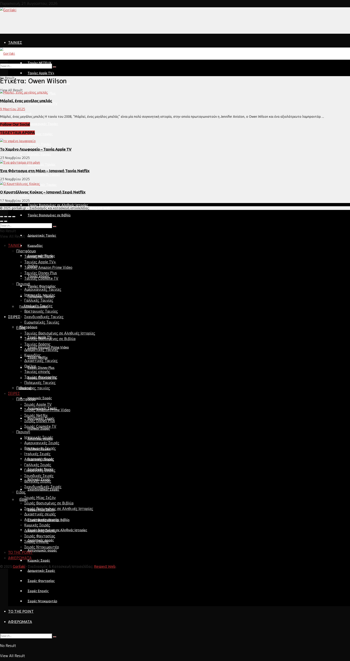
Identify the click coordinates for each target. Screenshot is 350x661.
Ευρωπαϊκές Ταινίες (42, 185)
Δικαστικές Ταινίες (41, 360)
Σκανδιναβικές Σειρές (43, 489)
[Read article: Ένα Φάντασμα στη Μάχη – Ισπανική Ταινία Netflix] (175, 162)
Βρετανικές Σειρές (40, 448)
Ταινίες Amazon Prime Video (48, 267)
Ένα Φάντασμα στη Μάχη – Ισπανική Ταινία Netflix (45, 171)
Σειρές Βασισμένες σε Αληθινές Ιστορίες (57, 530)
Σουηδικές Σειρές (39, 475)
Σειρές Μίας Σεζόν (40, 497)
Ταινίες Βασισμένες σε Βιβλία (49, 215)
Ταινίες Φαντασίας (42, 286)
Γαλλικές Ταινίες (39, 144)
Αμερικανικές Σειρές (41, 442)
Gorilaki (19, 566)
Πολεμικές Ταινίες (40, 382)
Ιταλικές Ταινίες (39, 154)
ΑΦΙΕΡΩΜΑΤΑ (20, 622)
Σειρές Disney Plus (41, 367)
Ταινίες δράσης (37, 344)
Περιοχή (25, 114)
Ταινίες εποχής (37, 371)
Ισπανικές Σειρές (40, 398)
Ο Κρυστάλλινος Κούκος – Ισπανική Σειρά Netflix (42, 192)
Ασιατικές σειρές (39, 459)
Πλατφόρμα (28, 53)
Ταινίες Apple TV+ (41, 73)
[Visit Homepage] (8, 10)
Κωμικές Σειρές (39, 560)
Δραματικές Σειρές (41, 570)
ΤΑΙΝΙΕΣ (15, 42)
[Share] (5, 216)
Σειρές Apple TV (38, 404)
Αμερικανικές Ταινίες (43, 124)
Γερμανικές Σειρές (39, 470)
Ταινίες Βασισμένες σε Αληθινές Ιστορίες (58, 205)
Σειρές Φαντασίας (41, 581)
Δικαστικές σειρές (40, 514)
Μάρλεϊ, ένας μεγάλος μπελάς (26, 101)
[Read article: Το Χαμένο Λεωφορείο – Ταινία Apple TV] (175, 141)
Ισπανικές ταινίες (40, 134)
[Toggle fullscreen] (9, 216)
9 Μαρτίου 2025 (12, 109)
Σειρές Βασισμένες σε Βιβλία (49, 503)
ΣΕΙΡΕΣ (14, 317)
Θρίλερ (30, 366)
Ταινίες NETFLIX (38, 256)
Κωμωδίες (35, 245)
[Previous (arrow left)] (1, 221)
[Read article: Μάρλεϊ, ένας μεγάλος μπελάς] (175, 92)
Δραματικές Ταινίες (42, 235)
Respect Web (104, 566)
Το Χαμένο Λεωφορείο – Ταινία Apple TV (35, 149)
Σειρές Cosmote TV (40, 426)
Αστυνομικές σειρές (42, 550)
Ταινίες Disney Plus (40, 272)
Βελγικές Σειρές (37, 481)
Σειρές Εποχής (38, 591)
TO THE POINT (21, 611)
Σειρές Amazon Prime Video (47, 410)
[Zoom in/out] (13, 216)
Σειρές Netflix (36, 415)
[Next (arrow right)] (5, 221)
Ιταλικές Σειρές (37, 453)
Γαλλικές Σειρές (37, 464)
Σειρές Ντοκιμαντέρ (42, 601)
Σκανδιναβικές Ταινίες (44, 174)
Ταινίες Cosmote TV (43, 103)
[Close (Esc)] (1, 216)
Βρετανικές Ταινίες (41, 164)
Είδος (23, 195)
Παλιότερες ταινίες (33, 388)
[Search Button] (54, 636)
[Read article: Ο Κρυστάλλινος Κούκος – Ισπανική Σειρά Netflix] (175, 183)
